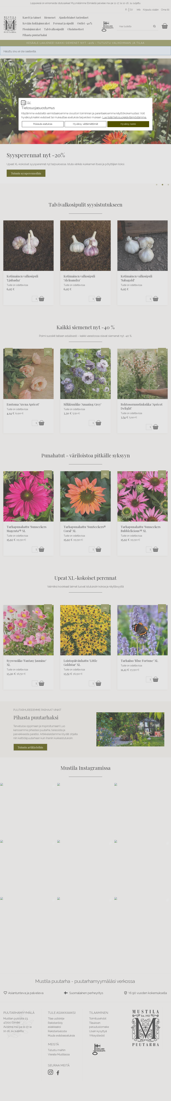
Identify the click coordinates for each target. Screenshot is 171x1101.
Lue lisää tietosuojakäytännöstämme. (124, 117)
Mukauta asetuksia (42, 124)
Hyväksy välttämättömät (85, 124)
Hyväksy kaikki (128, 124)
